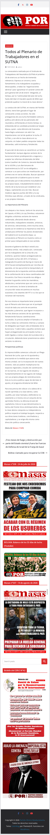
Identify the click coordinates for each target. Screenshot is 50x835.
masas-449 (9, 46)
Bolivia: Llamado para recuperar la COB (26, 453)
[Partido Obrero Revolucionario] (25, 16)
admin (20, 67)
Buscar (44, 661)
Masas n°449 (17, 428)
